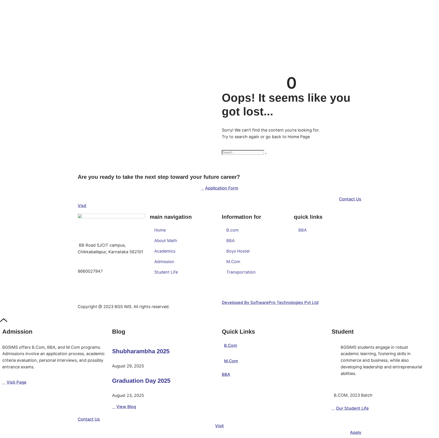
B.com (232, 230)
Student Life (166, 272)
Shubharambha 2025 (140, 351)
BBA (230, 240)
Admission (164, 261)
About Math (165, 240)
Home (160, 230)
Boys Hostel (237, 251)
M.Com (233, 261)
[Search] (265, 153)
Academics (164, 251)
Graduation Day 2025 (141, 380)
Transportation (241, 272)
